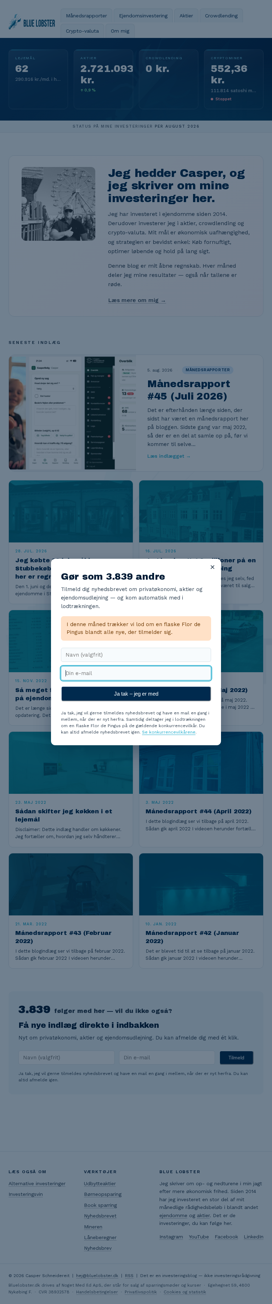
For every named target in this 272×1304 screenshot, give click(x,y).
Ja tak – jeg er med (136, 694)
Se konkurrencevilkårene (169, 732)
